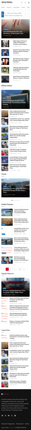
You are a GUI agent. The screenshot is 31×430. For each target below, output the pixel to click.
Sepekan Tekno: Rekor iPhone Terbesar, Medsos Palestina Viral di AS (21, 51)
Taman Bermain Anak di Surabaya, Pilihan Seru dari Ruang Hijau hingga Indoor (19, 135)
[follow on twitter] (12, 415)
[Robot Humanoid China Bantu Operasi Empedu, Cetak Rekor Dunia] (4, 170)
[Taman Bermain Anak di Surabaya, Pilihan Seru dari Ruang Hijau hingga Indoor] (4, 139)
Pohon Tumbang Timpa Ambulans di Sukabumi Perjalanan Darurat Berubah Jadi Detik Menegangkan (19, 307)
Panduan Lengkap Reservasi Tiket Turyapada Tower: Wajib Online (14, 291)
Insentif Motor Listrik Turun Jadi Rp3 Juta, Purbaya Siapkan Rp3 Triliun (20, 119)
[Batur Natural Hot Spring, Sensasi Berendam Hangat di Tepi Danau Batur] (4, 131)
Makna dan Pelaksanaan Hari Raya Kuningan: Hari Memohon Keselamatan (19, 300)
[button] (21, 2)
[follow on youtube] (9, 415)
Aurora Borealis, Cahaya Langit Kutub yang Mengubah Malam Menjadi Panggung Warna (18, 158)
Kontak (27, 424)
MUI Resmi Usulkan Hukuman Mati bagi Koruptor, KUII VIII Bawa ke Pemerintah (19, 143)
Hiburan (9, 7)
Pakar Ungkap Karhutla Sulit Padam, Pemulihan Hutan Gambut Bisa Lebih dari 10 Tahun (19, 112)
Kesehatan (16, 7)
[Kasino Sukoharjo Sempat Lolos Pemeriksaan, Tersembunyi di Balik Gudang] (7, 215)
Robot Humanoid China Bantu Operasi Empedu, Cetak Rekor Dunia (18, 166)
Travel (23, 7)
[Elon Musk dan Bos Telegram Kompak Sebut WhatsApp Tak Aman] (5, 64)
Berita (3, 7)
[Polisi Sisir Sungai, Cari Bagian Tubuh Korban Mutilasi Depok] (4, 154)
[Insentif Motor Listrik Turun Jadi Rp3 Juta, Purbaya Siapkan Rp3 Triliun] (4, 124)
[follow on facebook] (2, 415)
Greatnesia (12, 427)
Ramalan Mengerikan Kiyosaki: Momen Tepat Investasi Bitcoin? (18, 314)
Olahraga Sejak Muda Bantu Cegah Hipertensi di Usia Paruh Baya (21, 69)
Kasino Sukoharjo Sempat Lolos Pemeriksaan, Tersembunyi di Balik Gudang (14, 102)
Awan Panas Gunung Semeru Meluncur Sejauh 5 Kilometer (21, 77)
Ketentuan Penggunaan (8, 424)
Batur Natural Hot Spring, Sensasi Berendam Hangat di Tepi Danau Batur (19, 128)
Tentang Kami (20, 424)
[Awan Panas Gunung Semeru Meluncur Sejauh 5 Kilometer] (5, 82)
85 (19, 269)
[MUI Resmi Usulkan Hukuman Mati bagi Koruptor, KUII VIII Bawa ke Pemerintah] (4, 147)
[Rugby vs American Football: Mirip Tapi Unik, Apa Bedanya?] (4, 321)
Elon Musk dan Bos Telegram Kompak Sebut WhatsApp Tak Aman (21, 60)
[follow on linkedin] (15, 415)
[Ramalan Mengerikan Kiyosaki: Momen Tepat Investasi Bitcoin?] (4, 318)
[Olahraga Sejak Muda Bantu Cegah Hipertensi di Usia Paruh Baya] (5, 73)
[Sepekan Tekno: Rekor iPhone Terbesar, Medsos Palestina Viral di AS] (5, 56)
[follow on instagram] (5, 415)
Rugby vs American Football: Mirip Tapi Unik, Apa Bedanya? (19, 322)
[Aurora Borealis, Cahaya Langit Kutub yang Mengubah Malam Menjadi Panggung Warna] (4, 162)
